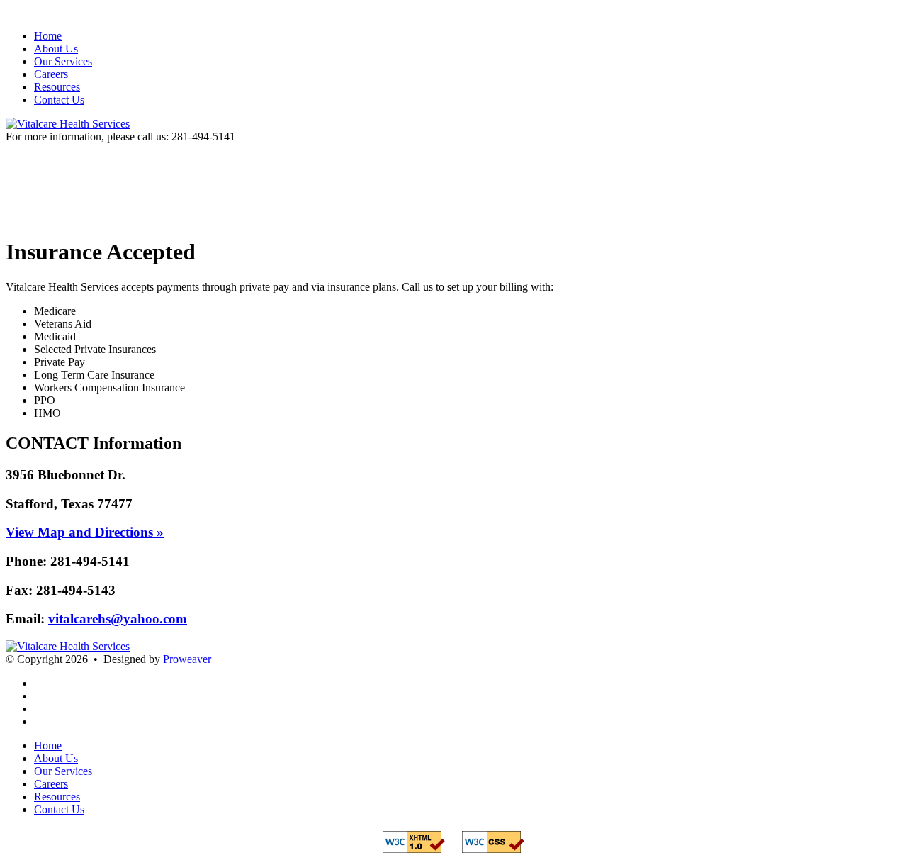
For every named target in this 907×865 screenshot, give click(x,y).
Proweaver (187, 659)
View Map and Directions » (85, 532)
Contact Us (59, 100)
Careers (51, 74)
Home (48, 36)
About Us (56, 49)
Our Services (63, 61)
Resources (57, 87)
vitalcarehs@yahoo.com (117, 618)
